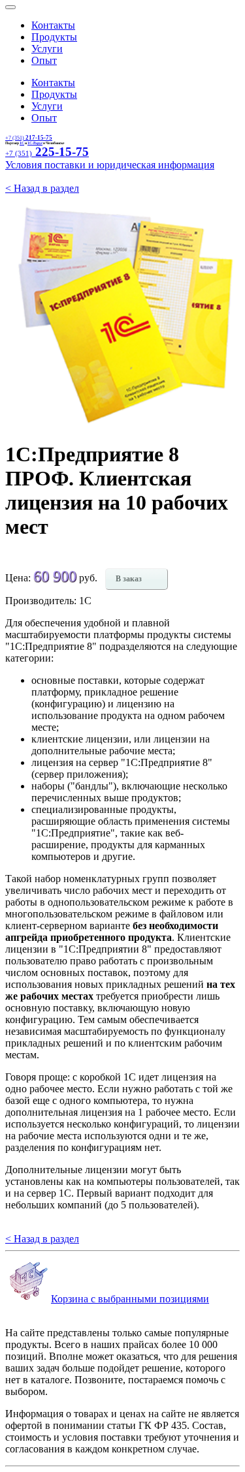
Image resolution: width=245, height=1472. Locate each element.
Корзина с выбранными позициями (130, 1298)
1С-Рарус (34, 143)
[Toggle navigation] (10, 7)
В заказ (129, 578)
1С (22, 143)
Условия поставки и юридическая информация (109, 164)
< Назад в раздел (42, 188)
